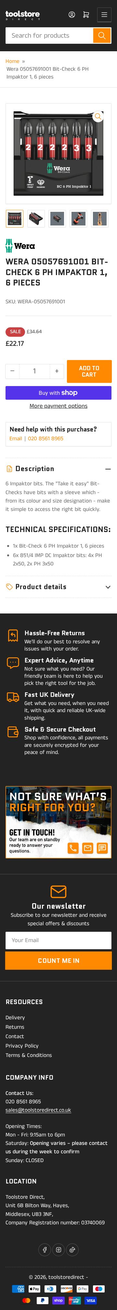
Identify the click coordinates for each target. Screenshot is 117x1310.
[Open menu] (104, 14)
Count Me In (59, 960)
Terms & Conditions (29, 1055)
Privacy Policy (22, 1046)
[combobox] (58, 35)
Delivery (15, 1018)
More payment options (58, 406)
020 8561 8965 (45, 439)
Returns (15, 1027)
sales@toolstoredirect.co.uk (38, 1110)
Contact (15, 1036)
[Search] (102, 35)
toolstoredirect (66, 1277)
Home (13, 61)
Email (16, 439)
